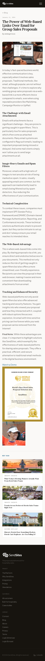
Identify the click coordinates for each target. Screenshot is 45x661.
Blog (4, 620)
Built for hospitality (9, 602)
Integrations (7, 580)
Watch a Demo (9, 364)
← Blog (5, 13)
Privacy (5, 631)
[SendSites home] (8, 3)
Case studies (7, 605)
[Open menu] (41, 4)
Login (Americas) (8, 638)
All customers (7, 598)
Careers (5, 627)
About (4, 623)
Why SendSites (8, 576)
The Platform (7, 573)
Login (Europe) (7, 641)
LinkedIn (40, 655)
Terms (4, 634)
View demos (7, 587)
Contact (5, 616)
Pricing (5, 584)
